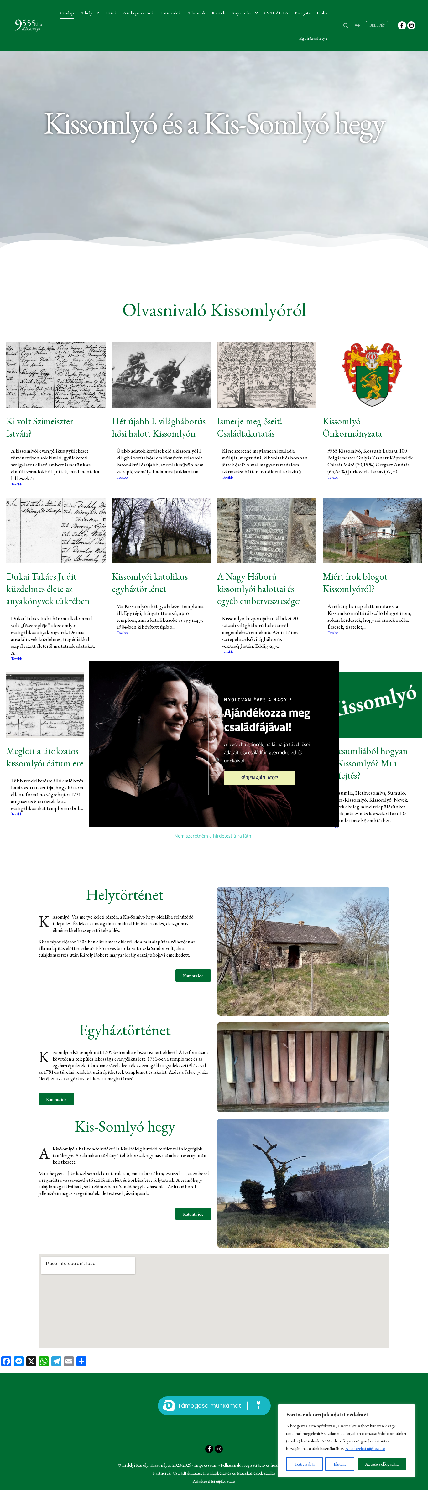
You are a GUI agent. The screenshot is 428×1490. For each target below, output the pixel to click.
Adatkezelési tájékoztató (365, 1448)
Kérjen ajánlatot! (259, 777)
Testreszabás (305, 1464)
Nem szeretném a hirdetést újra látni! (214, 836)
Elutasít (340, 1464)
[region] (346, 1440)
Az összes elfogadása (382, 1464)
